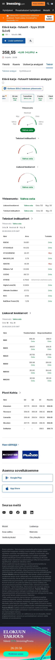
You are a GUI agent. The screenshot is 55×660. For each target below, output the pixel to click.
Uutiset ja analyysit (33, 64)
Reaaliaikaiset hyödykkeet (27, 10)
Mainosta (34, 532)
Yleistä (5, 64)
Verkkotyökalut (8, 537)
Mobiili (5, 526)
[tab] (15, 98)
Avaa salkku (7, 532)
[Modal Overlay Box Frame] (25, 643)
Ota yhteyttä (35, 537)
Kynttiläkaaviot (25, 71)
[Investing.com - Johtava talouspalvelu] (16, 3)
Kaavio (16, 64)
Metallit (46, 10)
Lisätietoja (34, 526)
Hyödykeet (8, 10)
